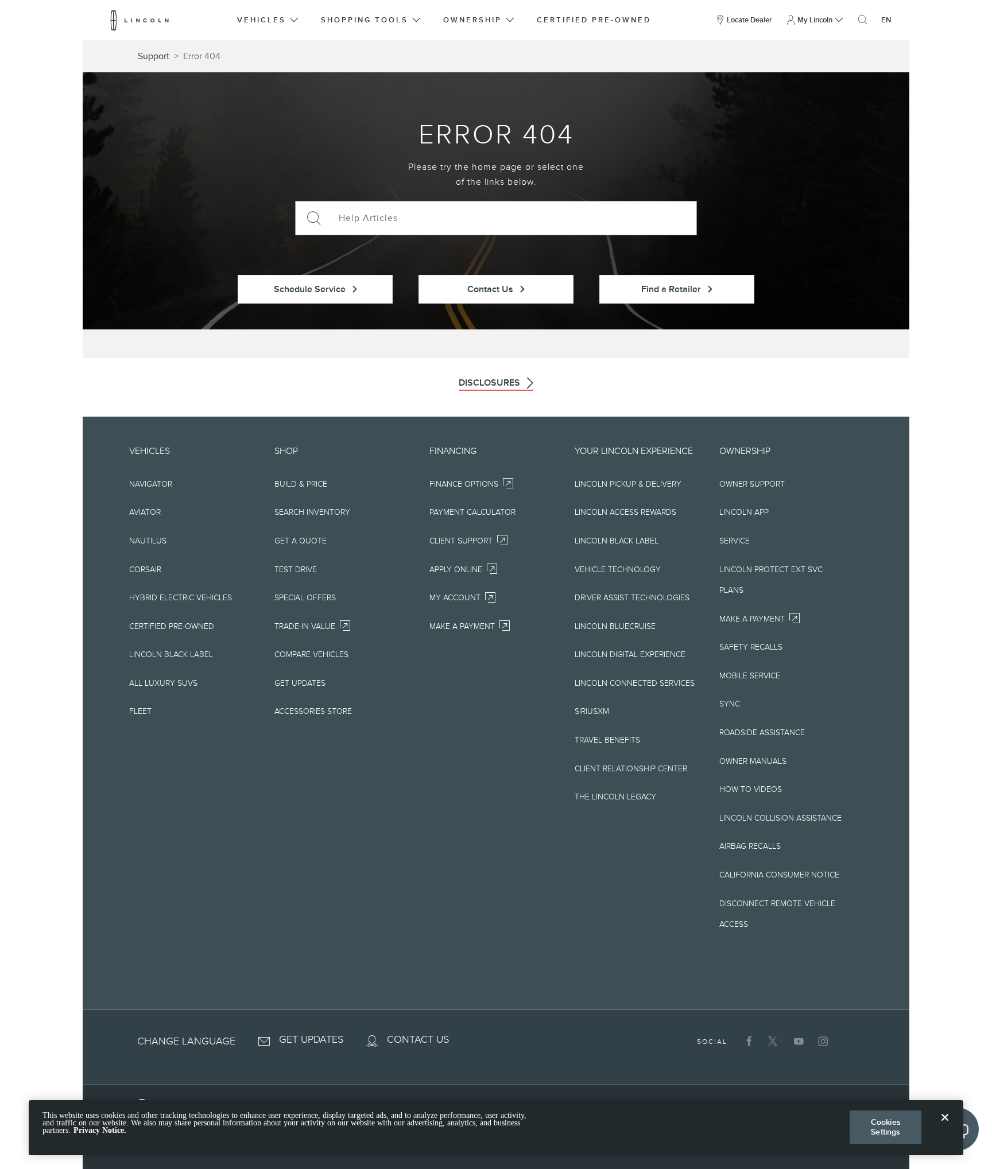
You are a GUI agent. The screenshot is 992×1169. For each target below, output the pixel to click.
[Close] (945, 1126)
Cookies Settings (886, 1126)
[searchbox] (513, 218)
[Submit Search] (313, 218)
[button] (268, 20)
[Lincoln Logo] (140, 20)
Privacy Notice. (99, 1131)
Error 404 (201, 56)
